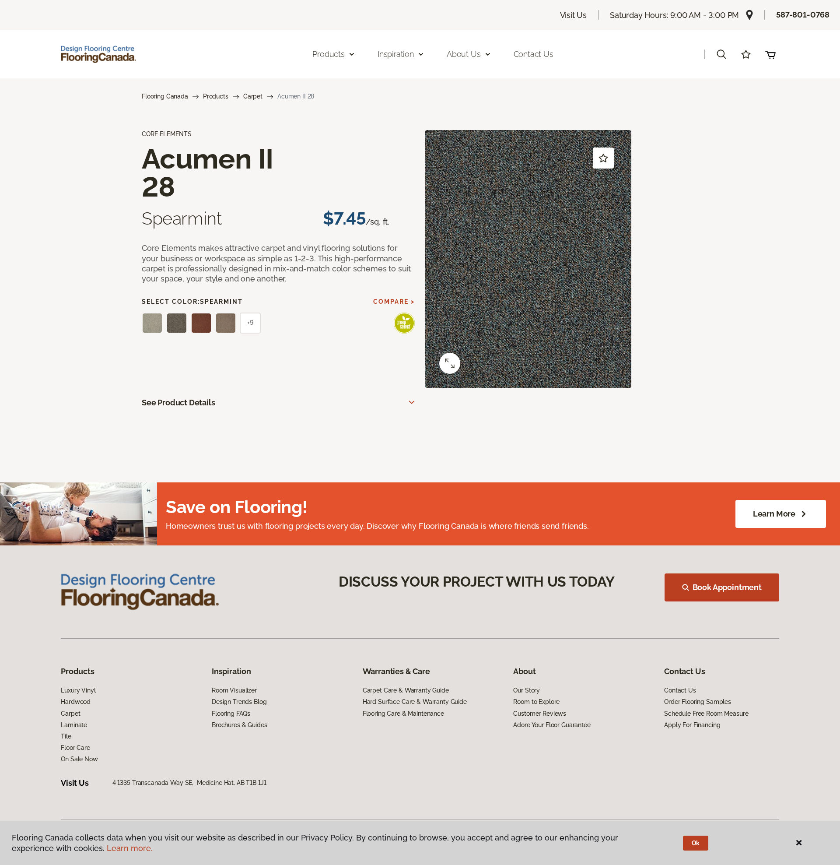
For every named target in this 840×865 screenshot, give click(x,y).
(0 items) (770, 54)
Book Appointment (727, 587)
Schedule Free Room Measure (706, 713)
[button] (721, 54)
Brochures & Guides (239, 724)
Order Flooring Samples (697, 701)
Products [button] (328, 54)
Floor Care (75, 747)
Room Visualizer (234, 690)
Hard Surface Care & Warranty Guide (415, 701)
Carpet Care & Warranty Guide (406, 690)
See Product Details (178, 402)
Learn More (774, 513)
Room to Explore (536, 701)
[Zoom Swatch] (449, 363)
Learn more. (130, 848)
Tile (66, 736)
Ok (696, 843)
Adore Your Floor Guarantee (551, 724)
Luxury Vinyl (78, 690)
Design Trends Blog (239, 701)
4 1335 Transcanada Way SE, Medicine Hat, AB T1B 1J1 (189, 782)
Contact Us (533, 54)
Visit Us (573, 15)
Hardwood (76, 701)
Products (215, 96)
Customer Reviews (539, 713)
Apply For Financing (692, 724)
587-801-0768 (803, 14)
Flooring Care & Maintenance (403, 713)
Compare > (394, 301)
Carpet (252, 96)
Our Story (526, 690)
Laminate (74, 724)
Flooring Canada (165, 96)
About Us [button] (464, 54)
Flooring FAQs (231, 713)
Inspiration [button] (396, 54)
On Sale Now (79, 759)
